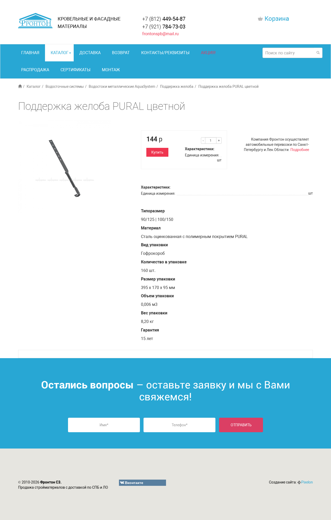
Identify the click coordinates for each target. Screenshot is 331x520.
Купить (157, 152)
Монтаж (111, 69)
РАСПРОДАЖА (35, 69)
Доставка (90, 52)
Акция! (208, 52)
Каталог (60, 52)
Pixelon (307, 482)
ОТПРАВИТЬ (241, 425)
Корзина (277, 18)
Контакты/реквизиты (165, 52)
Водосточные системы (65, 86)
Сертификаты (76, 69)
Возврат (121, 52)
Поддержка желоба (176, 86)
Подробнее (299, 150)
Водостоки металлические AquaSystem (122, 86)
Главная (30, 52)
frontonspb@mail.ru (160, 33)
